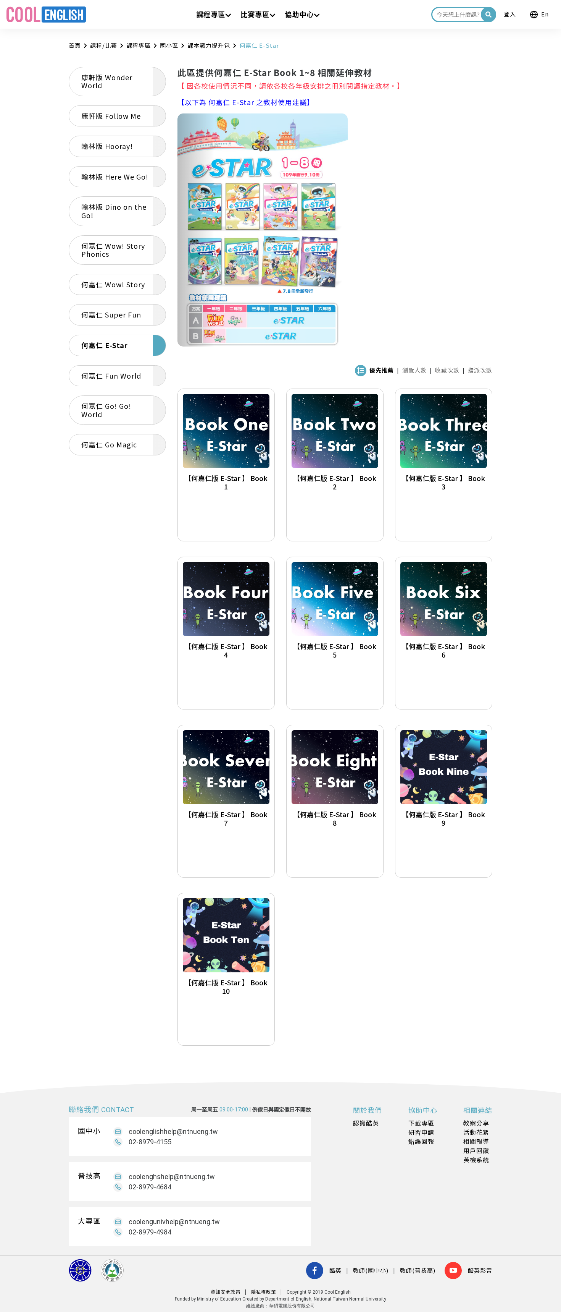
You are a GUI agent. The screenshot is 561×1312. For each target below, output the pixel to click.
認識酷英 (366, 1122)
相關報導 (476, 1141)
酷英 (335, 1270)
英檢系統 (476, 1159)
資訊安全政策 (225, 1291)
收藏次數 (447, 370)
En (545, 14)
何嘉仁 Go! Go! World (106, 410)
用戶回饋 (476, 1150)
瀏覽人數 (414, 370)
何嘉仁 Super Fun (111, 314)
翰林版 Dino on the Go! (114, 211)
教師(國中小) (371, 1270)
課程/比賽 (103, 45)
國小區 (169, 45)
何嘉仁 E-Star (104, 345)
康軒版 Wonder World (106, 81)
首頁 (75, 45)
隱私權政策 (263, 1291)
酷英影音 (480, 1270)
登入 (510, 14)
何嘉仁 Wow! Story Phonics (113, 250)
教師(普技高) (417, 1270)
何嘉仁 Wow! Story (113, 284)
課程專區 (138, 45)
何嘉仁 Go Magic (109, 444)
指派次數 (480, 370)
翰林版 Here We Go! (114, 176)
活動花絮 (476, 1132)
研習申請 (421, 1132)
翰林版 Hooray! (107, 146)
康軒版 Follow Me (111, 116)
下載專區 (421, 1122)
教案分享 (476, 1122)
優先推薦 (381, 370)
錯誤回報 (421, 1141)
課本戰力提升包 (208, 45)
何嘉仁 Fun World (111, 376)
